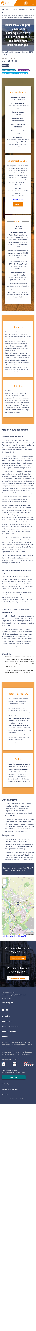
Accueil (7, 9)
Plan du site (5, 1095)
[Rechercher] (26, 3)
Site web (18, 204)
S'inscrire (13, 1077)
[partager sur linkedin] (12, 61)
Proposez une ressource (18, 978)
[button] (18, 903)
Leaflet (22, 934)
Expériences (31, 9)
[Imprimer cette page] (15, 61)
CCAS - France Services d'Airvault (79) (14, 936)
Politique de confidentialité (9, 1089)
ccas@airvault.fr (18, 199)
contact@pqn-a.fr (7, 1003)
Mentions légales (6, 1084)
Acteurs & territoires (19, 9)
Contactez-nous (18, 958)
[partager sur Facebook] (9, 61)
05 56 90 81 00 (6, 999)
